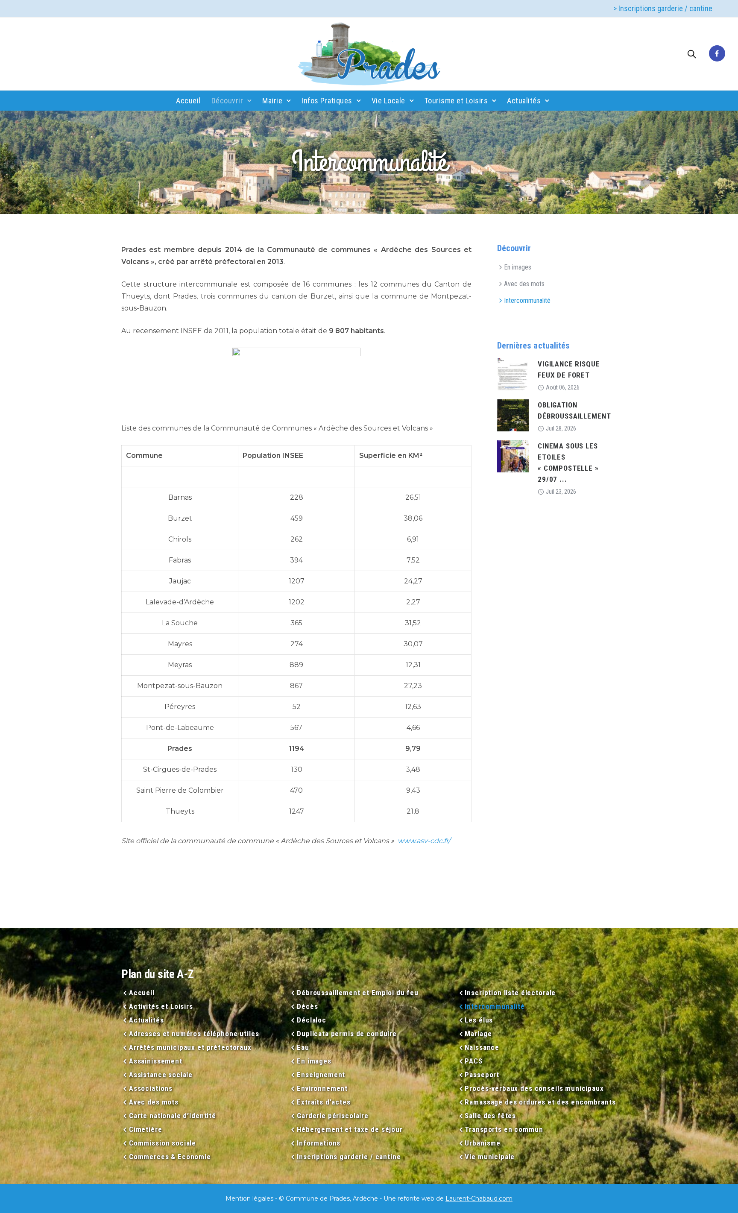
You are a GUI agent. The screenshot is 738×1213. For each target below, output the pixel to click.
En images (517, 267)
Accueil (188, 100)
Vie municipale (490, 1156)
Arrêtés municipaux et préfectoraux (190, 1047)
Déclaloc (311, 1020)
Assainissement (155, 1061)
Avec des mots (524, 284)
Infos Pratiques (327, 100)
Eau (303, 1047)
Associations (151, 1088)
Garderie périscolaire (333, 1115)
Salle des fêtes (490, 1115)
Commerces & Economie (170, 1156)
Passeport (482, 1074)
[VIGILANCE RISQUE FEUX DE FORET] (513, 374)
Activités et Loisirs (161, 1006)
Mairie (272, 100)
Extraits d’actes (323, 1102)
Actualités (524, 100)
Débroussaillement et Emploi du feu (358, 992)
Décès (307, 1006)
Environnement (322, 1088)
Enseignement (321, 1074)
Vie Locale (388, 100)
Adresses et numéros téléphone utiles (194, 1033)
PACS (473, 1061)
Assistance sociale (161, 1074)
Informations (318, 1143)
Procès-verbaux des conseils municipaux (534, 1088)
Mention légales (249, 1198)
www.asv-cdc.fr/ (424, 841)
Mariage (478, 1033)
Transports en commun (504, 1129)
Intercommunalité (527, 300)
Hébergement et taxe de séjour (350, 1129)
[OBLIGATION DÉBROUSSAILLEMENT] (513, 415)
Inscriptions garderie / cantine (349, 1156)
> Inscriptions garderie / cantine (662, 8)
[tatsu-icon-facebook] (717, 53)
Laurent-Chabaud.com (478, 1198)
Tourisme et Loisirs (456, 100)
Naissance (482, 1047)
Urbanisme (483, 1143)
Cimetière (145, 1129)
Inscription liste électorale (510, 992)
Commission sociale (162, 1143)
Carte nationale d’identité (172, 1115)
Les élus (479, 1020)
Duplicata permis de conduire (347, 1033)
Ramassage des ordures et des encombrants (540, 1102)
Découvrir (227, 100)
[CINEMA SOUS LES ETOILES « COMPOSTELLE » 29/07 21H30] (513, 456)
